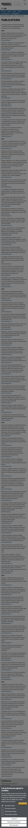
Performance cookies (10, 814)
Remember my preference (14, 822)
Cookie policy (23, 803)
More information (14, 825)
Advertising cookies (10, 811)
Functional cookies (10, 808)
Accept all (14, 818)
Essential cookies (9, 805)
